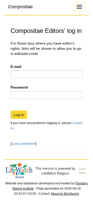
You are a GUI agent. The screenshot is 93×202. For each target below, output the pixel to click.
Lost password (23, 143)
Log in (19, 115)
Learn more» (82, 171)
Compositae (20, 6)
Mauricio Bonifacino (65, 194)
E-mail (16, 66)
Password (19, 87)
